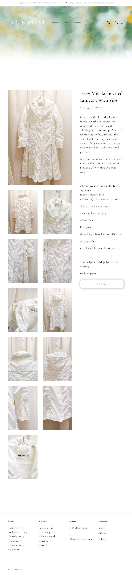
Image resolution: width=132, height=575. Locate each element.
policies (102, 538)
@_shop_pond (80, 527)
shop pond (19, 569)
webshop (103, 533)
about (102, 527)
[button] (108, 22)
